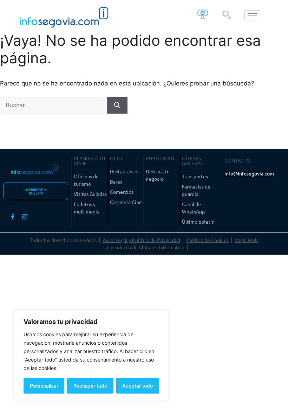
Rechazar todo (90, 386)
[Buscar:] (53, 105)
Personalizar (44, 386)
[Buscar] (117, 105)
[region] (91, 355)
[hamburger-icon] (252, 15)
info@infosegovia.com (249, 173)
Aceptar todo (137, 386)
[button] (227, 15)
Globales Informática (161, 247)
